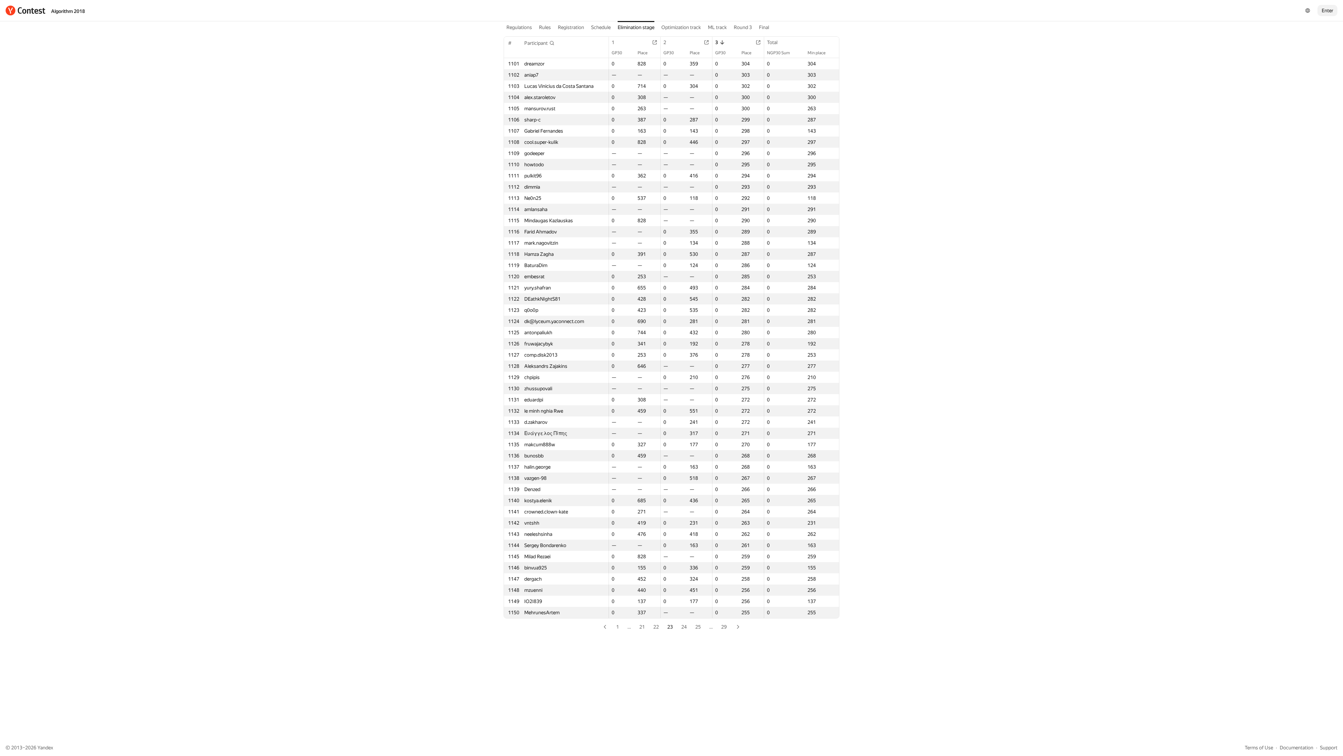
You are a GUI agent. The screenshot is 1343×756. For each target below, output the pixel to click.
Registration (571, 27)
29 (724, 627)
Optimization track (681, 27)
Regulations (519, 27)
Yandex (45, 747)
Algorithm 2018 (68, 11)
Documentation (1296, 747)
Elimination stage (636, 27)
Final (764, 27)
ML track (717, 27)
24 (684, 627)
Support (1328, 747)
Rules (545, 27)
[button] (539, 43)
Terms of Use (1259, 747)
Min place (816, 52)
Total (772, 42)
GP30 (617, 52)
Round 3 (743, 27)
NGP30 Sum (778, 52)
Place (642, 52)
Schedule (601, 27)
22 (656, 627)
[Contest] (25, 10)
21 (642, 627)
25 (698, 627)
